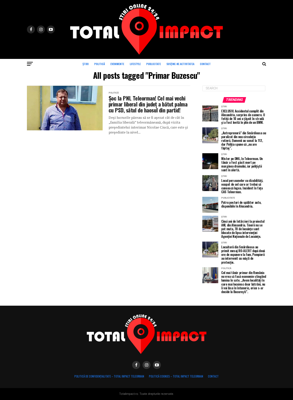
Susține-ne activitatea (180, 64)
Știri (86, 64)
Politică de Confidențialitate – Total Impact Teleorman (109, 376)
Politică (99, 64)
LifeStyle (135, 64)
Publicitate (153, 64)
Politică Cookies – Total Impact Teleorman (176, 376)
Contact (205, 64)
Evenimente (117, 64)
